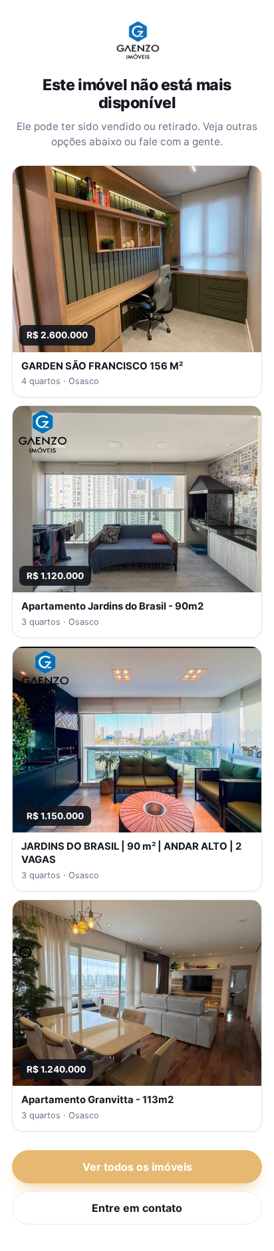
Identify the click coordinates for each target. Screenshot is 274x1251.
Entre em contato (137, 1208)
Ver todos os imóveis (137, 1166)
